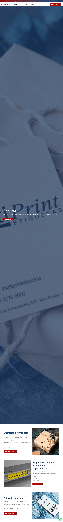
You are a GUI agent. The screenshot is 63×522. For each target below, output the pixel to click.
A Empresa (16, 4)
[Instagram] (61, 1)
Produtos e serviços (25, 4)
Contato (32, 4)
